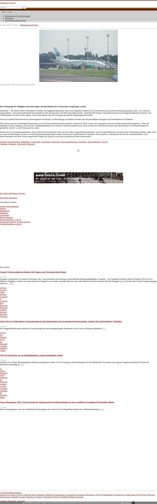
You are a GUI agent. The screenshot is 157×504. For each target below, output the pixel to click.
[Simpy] (38, 497)
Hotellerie (4, 213)
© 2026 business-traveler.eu (10, 493)
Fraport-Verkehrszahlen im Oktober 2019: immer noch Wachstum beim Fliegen (33, 272)
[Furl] (18, 495)
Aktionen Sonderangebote (10, 142)
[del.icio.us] (5, 495)
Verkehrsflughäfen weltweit (10, 224)
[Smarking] (47, 497)
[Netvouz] (150, 495)
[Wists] (72, 497)
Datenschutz (11, 501)
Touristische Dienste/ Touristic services (15, 222)
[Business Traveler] (8, 3)
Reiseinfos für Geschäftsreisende (17, 16)
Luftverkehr (35, 142)
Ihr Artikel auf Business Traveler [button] (12, 193)
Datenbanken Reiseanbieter (15, 21)
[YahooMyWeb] (28, 495)
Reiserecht (56, 142)
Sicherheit (82, 142)
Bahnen (3, 209)
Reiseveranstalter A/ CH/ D (10, 220)
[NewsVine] (141, 495)
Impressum (21, 501)
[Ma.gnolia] (130, 495)
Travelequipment (93, 142)
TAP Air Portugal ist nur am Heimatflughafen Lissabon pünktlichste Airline (31, 355)
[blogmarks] (59, 495)
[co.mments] (70, 495)
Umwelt (104, 142)
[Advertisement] (78, 93)
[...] (12, 283)
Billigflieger (25, 142)
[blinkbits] (40, 495)
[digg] (13, 495)
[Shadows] (30, 497)
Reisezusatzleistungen (69, 142)
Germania (12, 144)
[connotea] (80, 495)
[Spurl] (56, 497)
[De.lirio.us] (90, 495)
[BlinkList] (49, 495)
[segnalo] (79, 497)
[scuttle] (21, 497)
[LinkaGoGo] (119, 495)
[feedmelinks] (107, 495)
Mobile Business (6, 217)
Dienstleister (5, 211)
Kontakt (3, 501)
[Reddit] (14, 497)
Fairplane (3, 144)
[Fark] (98, 495)
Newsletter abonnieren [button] (8, 198)
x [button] (133, 503)
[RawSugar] (5, 497)
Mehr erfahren (126, 503)
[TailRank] (63, 497)
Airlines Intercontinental (9, 206)
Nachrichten (46, 142)
